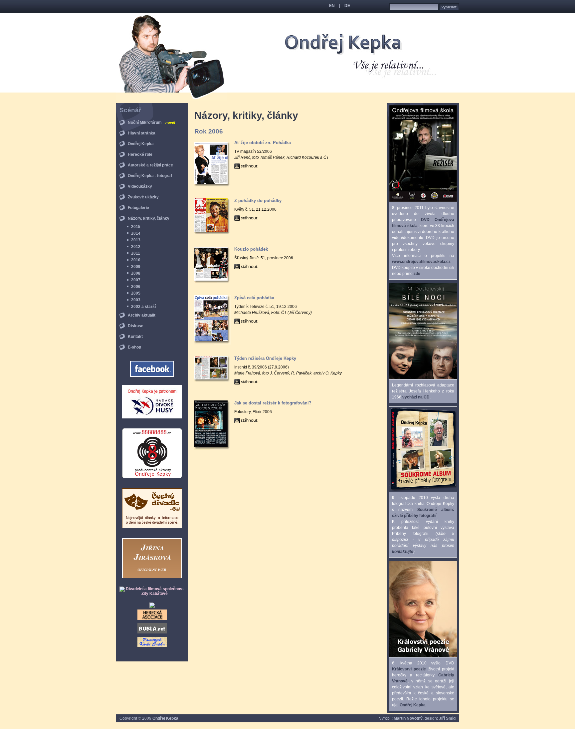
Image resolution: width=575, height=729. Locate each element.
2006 (135, 286)
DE (347, 5)
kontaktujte (402, 551)
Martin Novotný (408, 718)
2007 (135, 280)
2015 (135, 226)
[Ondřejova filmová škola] (423, 200)
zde (417, 273)
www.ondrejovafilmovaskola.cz (421, 261)
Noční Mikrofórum (151, 122)
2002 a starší (143, 306)
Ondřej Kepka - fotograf (150, 175)
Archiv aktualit (141, 315)
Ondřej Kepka (141, 143)
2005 (135, 293)
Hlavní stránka (141, 133)
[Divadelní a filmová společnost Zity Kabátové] (151, 593)
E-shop (134, 347)
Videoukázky (140, 186)
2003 (135, 300)
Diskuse (135, 326)
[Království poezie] (423, 655)
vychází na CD (416, 397)
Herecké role (140, 154)
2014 (135, 233)
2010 (135, 260)
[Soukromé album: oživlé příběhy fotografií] (423, 490)
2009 (135, 266)
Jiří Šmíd (447, 718)
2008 (135, 273)
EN (332, 5)
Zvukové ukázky (143, 197)
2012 (135, 246)
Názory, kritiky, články (148, 218)
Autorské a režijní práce (150, 165)
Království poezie (409, 669)
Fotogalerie (138, 207)
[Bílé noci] (423, 377)
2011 (135, 253)
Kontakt (135, 336)
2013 (135, 240)
